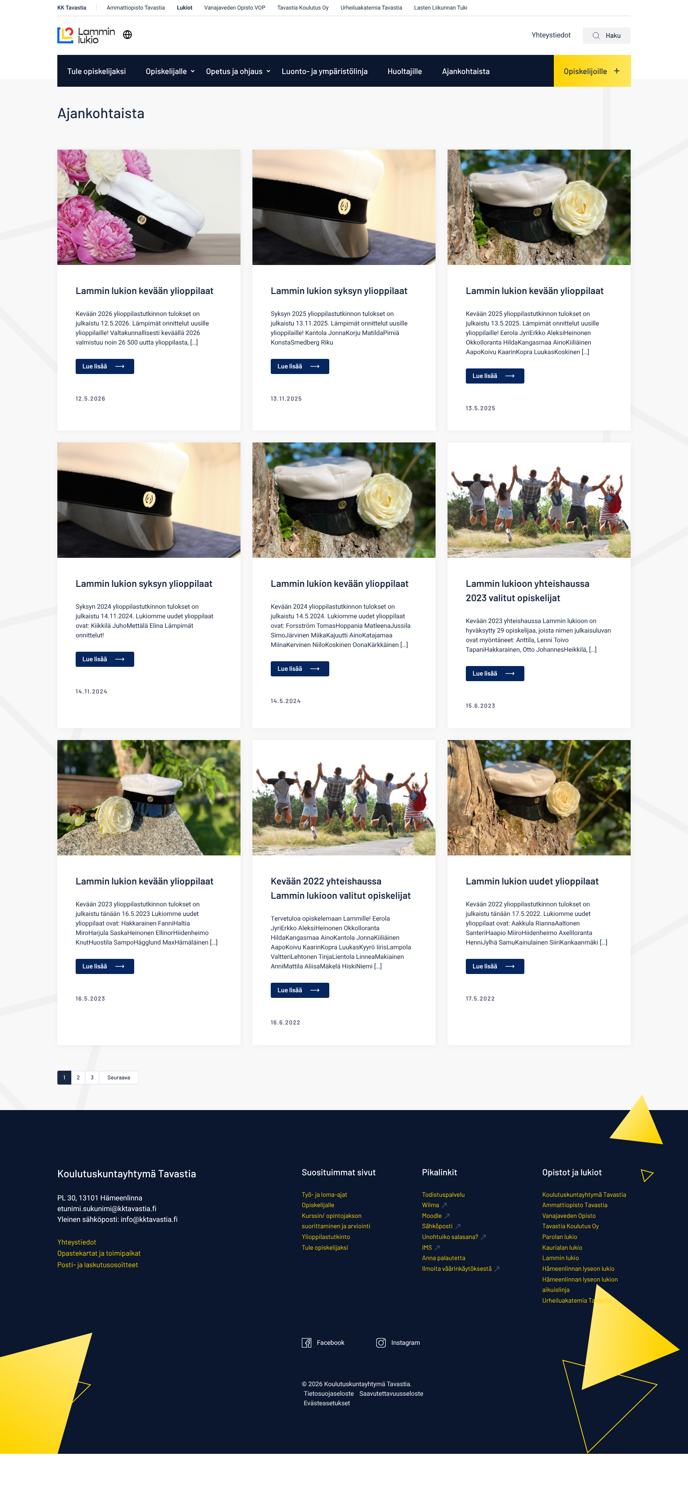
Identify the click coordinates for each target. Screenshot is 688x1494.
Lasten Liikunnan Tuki (440, 8)
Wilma (430, 1205)
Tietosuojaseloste (329, 1394)
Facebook (330, 1343)
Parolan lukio (559, 1237)
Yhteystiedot (551, 35)
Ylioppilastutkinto (326, 1237)
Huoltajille (404, 71)
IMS (427, 1247)
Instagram (405, 1343)
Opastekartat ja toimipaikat (99, 1253)
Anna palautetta (443, 1258)
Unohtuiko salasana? (450, 1237)
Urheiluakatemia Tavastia (371, 8)
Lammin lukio (560, 1258)
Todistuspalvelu (443, 1194)
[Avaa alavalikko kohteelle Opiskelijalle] (193, 71)
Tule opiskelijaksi (96, 71)
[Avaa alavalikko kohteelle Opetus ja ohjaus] (268, 71)
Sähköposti (437, 1226)
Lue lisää (94, 366)
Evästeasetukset (327, 1403)
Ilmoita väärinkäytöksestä (457, 1268)
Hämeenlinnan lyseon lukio (578, 1268)
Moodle (432, 1215)
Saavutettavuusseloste (392, 1394)
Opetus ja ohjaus (234, 71)
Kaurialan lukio (562, 1247)
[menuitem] (96, 71)
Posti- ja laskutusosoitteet (97, 1264)
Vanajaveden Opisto (569, 1215)
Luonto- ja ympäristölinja (324, 71)
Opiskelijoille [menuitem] (585, 71)
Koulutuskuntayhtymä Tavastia (584, 1194)
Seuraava (119, 1077)
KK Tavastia (71, 8)
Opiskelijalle (166, 71)
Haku (613, 35)
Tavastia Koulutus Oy (302, 8)
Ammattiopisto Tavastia (136, 8)
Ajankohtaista (466, 71)
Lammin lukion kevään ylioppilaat (145, 290)
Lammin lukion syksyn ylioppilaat (339, 290)
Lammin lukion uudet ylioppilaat (532, 880)
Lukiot (184, 8)
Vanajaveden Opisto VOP (234, 8)
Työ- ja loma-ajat (324, 1194)
